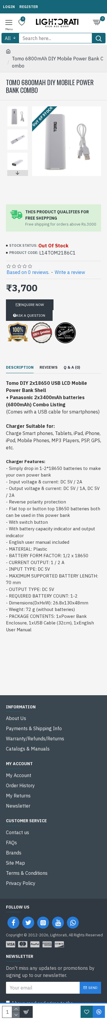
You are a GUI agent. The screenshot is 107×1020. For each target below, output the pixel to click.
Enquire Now (31, 304)
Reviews (49, 367)
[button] (17, 108)
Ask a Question (30, 315)
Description (20, 367)
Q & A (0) (72, 367)
